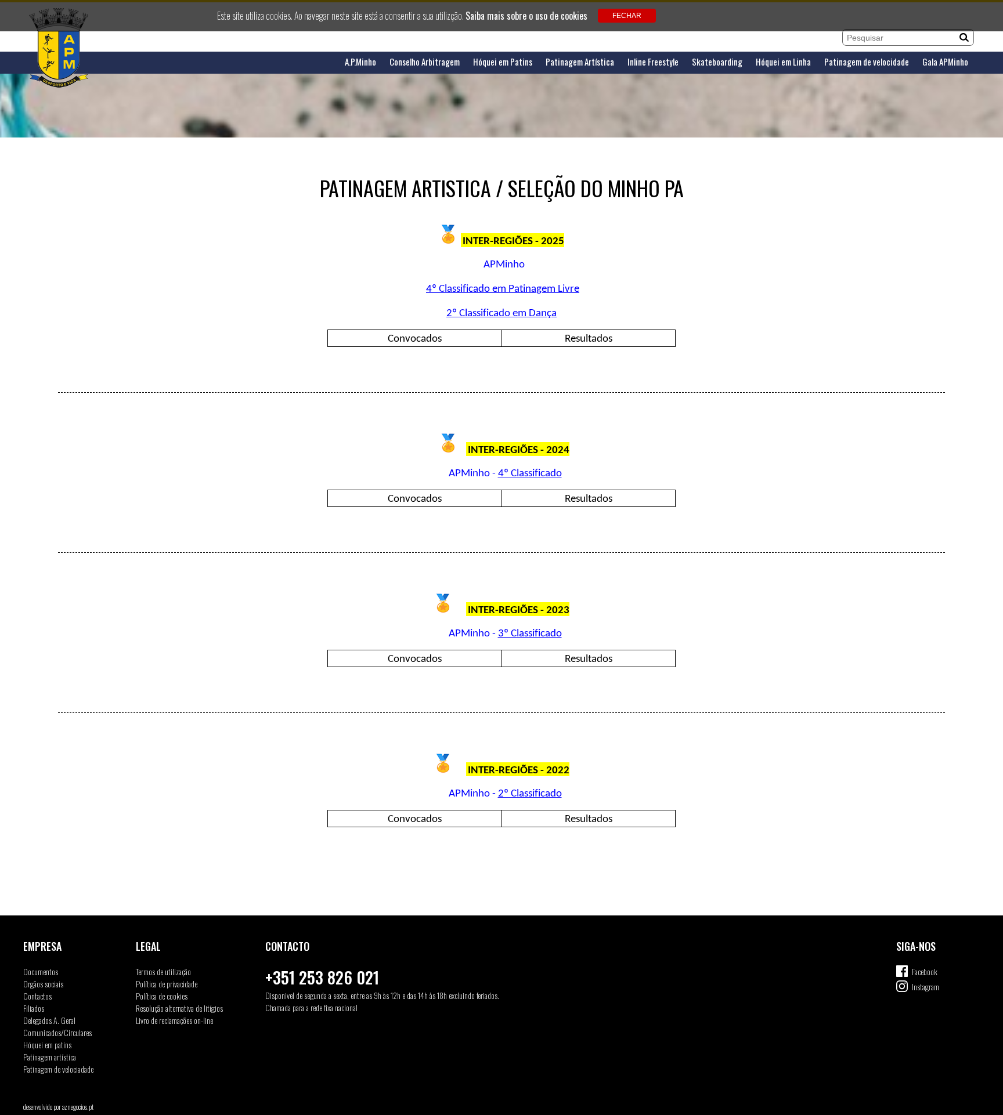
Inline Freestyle (653, 62)
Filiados (33, 1008)
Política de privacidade (166, 984)
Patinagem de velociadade (58, 1069)
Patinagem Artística (580, 62)
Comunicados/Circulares (57, 1032)
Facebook (924, 971)
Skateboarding (717, 62)
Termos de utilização (163, 971)
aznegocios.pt (77, 1107)
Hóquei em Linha (783, 62)
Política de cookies (161, 996)
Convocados (415, 339)
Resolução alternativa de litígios (179, 1008)
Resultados (588, 339)
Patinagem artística (49, 1057)
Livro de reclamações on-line (174, 1020)
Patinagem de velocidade (866, 62)
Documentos (40, 971)
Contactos (37, 996)
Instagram (925, 986)
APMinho (504, 264)
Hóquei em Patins (502, 62)
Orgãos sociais (43, 984)
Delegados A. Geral (49, 1020)
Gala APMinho (945, 62)
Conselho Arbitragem (424, 62)
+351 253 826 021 (322, 977)
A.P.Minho (360, 62)
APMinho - (473, 473)
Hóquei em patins (47, 1044)
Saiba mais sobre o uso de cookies (526, 16)
